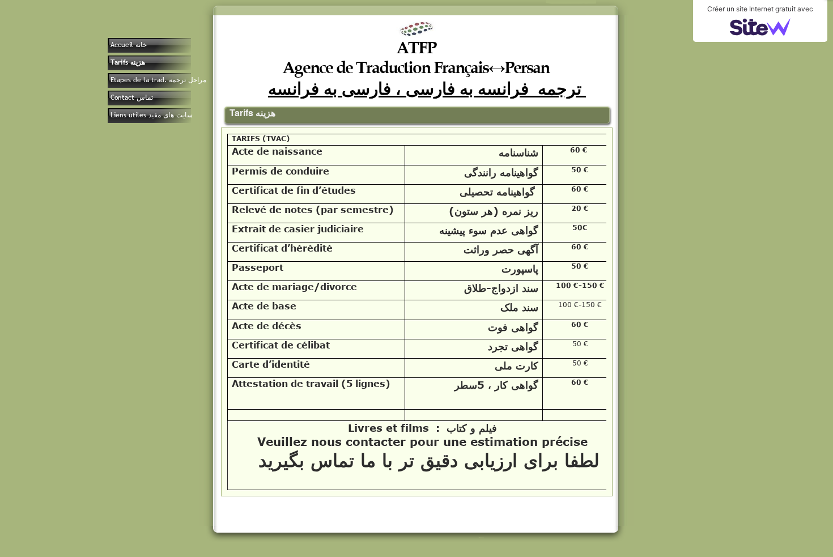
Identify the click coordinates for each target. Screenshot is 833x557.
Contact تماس (131, 97)
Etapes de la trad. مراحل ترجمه (158, 80)
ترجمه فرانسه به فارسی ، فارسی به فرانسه (427, 88)
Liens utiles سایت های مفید (151, 115)
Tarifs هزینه (127, 62)
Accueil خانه (128, 45)
